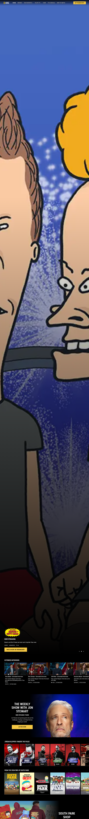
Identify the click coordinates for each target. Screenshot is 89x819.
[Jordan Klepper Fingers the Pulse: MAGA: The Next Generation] (27, 755)
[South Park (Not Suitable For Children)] (42, 783)
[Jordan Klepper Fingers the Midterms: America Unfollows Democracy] (73, 755)
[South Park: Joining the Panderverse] (57, 783)
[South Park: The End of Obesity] (27, 783)
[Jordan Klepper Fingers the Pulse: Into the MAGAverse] (42, 755)
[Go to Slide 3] (83, 651)
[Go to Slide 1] (79, 651)
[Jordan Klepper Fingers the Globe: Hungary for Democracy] (57, 755)
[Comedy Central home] (6, 3)
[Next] (87, 675)
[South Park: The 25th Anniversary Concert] (73, 783)
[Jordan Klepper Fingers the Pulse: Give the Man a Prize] (11, 755)
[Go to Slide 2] (81, 651)
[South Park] (11, 783)
